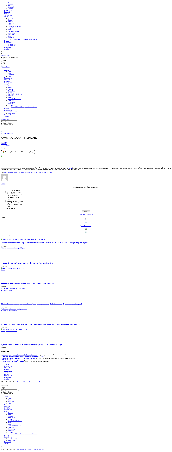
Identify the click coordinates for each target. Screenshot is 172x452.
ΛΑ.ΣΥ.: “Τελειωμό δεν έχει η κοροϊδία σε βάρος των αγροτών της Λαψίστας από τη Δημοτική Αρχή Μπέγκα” (41, 304)
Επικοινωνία (7, 47)
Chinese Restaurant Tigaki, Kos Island (13, 361)
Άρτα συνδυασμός (9, 172)
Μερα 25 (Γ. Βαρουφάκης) (14, 204)
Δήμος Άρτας (34, 172)
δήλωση (28, 172)
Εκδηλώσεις (7, 13)
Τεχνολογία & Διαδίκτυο (15, 26)
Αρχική (3, 133)
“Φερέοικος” (11, 34)
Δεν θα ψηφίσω (10, 208)
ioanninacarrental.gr (86, 226)
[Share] (3, 385)
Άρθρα (10, 20)
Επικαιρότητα (8, 10)
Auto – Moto (11, 23)
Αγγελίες (10, 18)
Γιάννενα (10, 4)
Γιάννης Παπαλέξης (20, 172)
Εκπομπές (11, 37)
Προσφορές (11, 33)
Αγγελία (6, 49)
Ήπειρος (6, 2)
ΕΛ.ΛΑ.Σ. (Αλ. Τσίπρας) (14, 192)
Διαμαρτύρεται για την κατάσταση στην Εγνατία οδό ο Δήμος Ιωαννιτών (27, 283)
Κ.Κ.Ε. (9, 199)
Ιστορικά (10, 28)
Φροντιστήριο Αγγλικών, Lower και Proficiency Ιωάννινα (19, 355)
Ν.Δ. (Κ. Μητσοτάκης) (13, 190)
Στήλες (6, 16)
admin (5, 142)
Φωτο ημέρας (8, 15)
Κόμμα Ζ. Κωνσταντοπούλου (15, 201)
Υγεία (9, 29)
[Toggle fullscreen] (5, 385)
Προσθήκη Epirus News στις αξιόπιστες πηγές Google (19, 152)
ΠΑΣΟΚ (40, 172)
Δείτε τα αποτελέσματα (86, 214)
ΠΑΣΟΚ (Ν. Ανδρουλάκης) (14, 194)
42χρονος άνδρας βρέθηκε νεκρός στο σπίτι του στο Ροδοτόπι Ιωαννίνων (27, 263)
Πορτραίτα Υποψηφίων (14, 31)
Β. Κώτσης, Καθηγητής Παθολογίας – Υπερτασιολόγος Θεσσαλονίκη (23, 356)
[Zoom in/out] (7, 385)
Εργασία (6, 41)
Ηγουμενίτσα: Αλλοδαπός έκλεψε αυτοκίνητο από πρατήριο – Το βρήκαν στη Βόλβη (31, 344)
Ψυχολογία (11, 36)
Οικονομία (7, 12)
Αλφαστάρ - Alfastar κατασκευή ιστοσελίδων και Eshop (19, 358)
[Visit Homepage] (5, 55)
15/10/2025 (4, 144)
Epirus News (8, 42)
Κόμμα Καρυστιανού (13, 197)
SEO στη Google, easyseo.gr (10, 360)
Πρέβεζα (10, 8)
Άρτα (9, 5)
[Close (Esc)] (1, 385)
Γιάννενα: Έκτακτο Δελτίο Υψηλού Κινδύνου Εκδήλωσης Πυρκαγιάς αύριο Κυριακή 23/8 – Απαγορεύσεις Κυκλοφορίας (45, 243)
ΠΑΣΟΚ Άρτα (47, 172)
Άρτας (70, 168)
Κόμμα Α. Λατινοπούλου (14, 203)
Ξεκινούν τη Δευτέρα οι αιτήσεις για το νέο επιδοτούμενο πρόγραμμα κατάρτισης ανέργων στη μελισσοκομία (40, 324)
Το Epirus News (12, 44)
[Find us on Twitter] (1, 54)
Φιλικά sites (11, 45)
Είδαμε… (10, 25)
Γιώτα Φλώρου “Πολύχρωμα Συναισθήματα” (24, 39)
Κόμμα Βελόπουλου (12, 195)
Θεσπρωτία (11, 7)
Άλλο (8, 206)
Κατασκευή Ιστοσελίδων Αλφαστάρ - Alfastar (30, 382)
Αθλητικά (10, 21)
